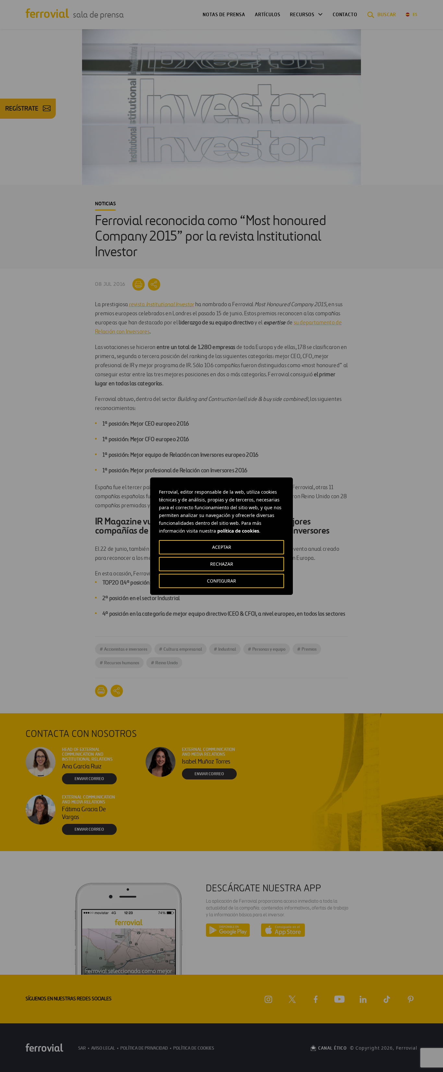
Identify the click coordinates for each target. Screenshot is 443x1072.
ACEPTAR (221, 547)
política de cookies (238, 531)
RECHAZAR (221, 564)
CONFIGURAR (221, 581)
